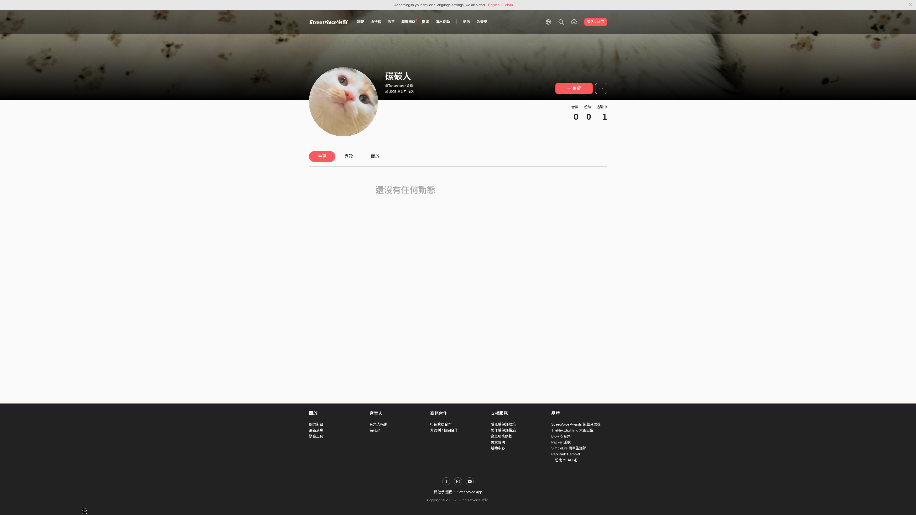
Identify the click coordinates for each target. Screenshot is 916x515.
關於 (375, 156)
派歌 (466, 22)
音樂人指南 (378, 424)
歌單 (391, 22)
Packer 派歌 (561, 442)
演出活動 (443, 22)
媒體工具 (316, 436)
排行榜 (375, 22)
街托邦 (375, 430)
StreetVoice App (469, 492)
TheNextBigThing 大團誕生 (572, 430)
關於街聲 (316, 424)
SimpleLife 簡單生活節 (568, 448)
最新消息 (316, 430)
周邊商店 (408, 22)
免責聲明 (498, 442)
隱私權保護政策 (503, 424)
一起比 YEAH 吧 (564, 460)
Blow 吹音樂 (561, 436)
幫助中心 (498, 448)
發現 (360, 22)
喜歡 (348, 156)
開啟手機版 (443, 492)
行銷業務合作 (441, 424)
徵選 (425, 22)
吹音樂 (482, 22)
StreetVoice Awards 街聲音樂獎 (576, 424)
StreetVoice (328, 22)
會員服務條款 (501, 436)
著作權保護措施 (503, 430)
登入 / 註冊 (595, 22)
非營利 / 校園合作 (444, 430)
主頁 (322, 156)
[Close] (910, 5)
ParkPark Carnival (565, 454)
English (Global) (500, 5)
